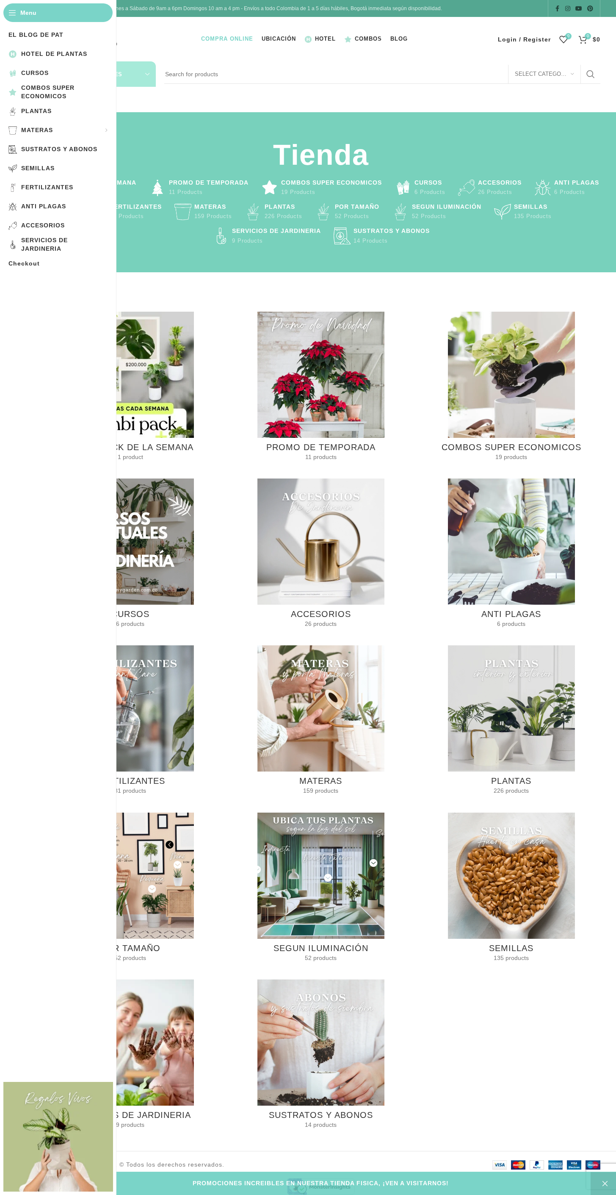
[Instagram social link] (568, 8)
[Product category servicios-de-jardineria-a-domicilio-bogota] (130, 1056)
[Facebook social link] (557, 8)
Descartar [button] (603, 1183)
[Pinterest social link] (590, 8)
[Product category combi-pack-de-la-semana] (130, 389)
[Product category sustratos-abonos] (321, 1056)
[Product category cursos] (130, 556)
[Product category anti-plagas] (511, 556)
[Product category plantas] (511, 722)
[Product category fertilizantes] (130, 722)
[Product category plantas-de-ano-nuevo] (321, 389)
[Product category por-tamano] (130, 890)
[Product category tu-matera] (321, 722)
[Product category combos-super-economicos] (511, 389)
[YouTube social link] (579, 8)
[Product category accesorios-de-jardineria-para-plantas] (321, 556)
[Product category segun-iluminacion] (321, 890)
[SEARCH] (590, 74)
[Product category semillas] (511, 890)
